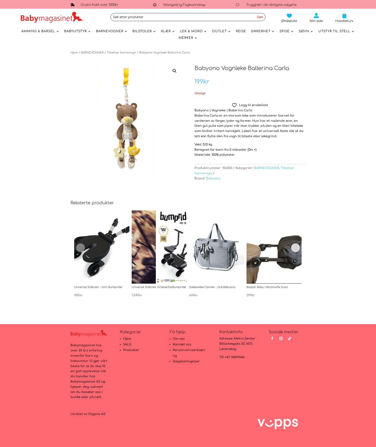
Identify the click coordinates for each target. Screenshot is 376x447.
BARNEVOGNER (109, 31)
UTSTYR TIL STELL (334, 31)
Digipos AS (96, 414)
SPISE (285, 31)
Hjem (74, 52)
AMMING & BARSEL (38, 31)
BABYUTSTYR (75, 31)
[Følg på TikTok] (289, 338)
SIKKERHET (260, 31)
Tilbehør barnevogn (121, 52)
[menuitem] (289, 18)
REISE (241, 31)
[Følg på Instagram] (280, 338)
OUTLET (219, 31)
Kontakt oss (182, 344)
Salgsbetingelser (186, 361)
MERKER (186, 37)
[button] (174, 71)
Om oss (179, 338)
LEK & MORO (191, 31)
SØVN (304, 31)
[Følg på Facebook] (272, 338)
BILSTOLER (142, 31)
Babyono (213, 178)
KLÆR (166, 31)
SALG (127, 344)
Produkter (131, 350)
